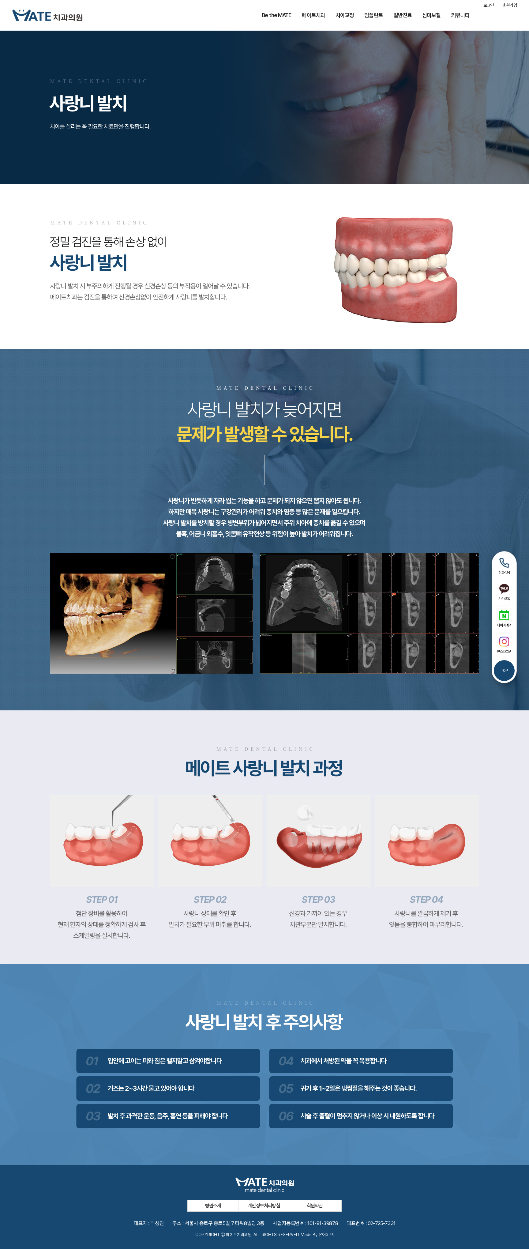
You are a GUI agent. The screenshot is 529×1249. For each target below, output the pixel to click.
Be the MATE (276, 15)
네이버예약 (504, 625)
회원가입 (510, 5)
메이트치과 (313, 15)
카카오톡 (504, 598)
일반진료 (402, 15)
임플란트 (373, 15)
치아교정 (345, 15)
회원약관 (315, 1206)
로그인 (488, 5)
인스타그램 (504, 651)
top (504, 670)
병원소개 (213, 1206)
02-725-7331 (381, 1223)
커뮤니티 (460, 15)
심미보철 (431, 15)
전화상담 (504, 572)
